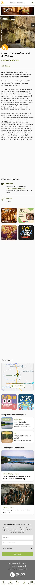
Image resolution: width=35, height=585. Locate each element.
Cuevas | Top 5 (8, 507)
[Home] (2, 2)
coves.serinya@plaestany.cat (15, 188)
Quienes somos (13, 563)
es (33, 25)
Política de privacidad (17, 566)
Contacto (23, 563)
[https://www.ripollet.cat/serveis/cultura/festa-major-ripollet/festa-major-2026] (9, 232)
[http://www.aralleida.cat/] (17, 11)
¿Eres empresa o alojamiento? (17, 569)
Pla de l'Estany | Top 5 (11, 474)
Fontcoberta (18, 419)
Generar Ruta (19, 386)
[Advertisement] (17, 158)
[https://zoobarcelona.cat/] (26, 215)
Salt (15, 433)
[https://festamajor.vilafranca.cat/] (26, 232)
